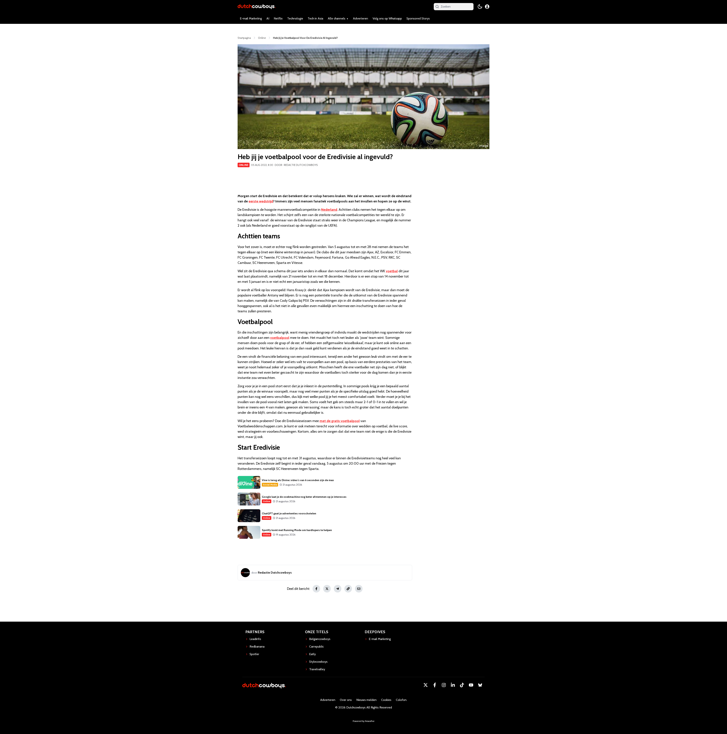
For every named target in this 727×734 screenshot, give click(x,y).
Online (243, 165)
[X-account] (425, 685)
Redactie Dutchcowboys (301, 165)
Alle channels (336, 18)
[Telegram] (337, 588)
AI (267, 18)
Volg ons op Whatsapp (387, 18)
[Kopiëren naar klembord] (348, 588)
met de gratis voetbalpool (340, 421)
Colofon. (401, 700)
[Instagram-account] (444, 685)
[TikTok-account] (462, 685)
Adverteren (360, 18)
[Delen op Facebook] (316, 588)
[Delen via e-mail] (359, 588)
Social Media (270, 484)
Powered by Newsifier (363, 721)
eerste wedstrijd (261, 201)
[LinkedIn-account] (453, 685)
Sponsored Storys (418, 18)
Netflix (278, 18)
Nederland (329, 210)
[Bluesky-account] (480, 685)
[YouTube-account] (471, 685)
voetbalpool (279, 338)
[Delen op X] (327, 588)
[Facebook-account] (434, 685)
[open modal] (487, 6)
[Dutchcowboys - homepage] (256, 6)
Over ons (346, 700)
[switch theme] (480, 6)
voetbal (392, 271)
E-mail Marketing (251, 18)
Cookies (386, 700)
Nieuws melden (366, 700)
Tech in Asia (315, 18)
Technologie (295, 18)
